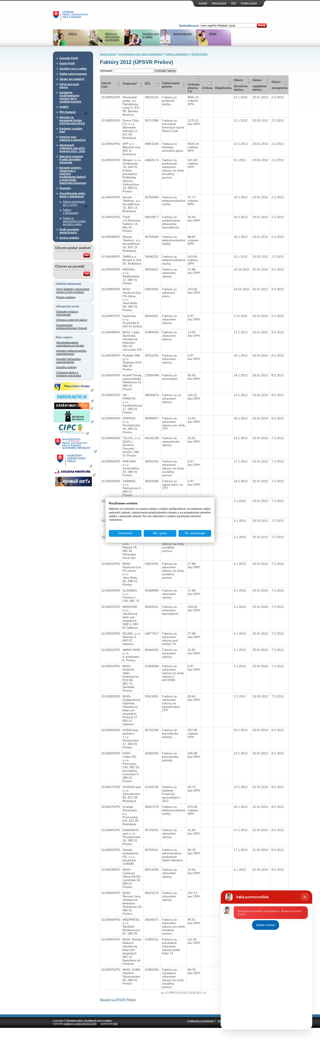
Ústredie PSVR (68, 58)
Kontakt (203, 3)
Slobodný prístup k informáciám (67, 313)
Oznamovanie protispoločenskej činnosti (71, 327)
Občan (73, 33)
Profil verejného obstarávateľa (69, 231)
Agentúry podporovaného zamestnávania (71, 352)
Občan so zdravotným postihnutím (112, 37)
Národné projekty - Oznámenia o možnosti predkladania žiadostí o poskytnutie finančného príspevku (72, 175)
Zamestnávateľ (182, 33)
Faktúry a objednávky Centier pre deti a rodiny (74, 221)
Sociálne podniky (66, 367)
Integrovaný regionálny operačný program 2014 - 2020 (72, 148)
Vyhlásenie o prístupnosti (200, 1021)
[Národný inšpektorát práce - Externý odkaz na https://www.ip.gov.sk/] (73, 465)
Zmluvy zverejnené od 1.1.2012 (74, 203)
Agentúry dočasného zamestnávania (68, 361)
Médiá (213, 33)
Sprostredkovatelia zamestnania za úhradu (70, 344)
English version (249, 3)
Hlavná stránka (108, 54)
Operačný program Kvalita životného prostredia (71, 159)
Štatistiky (65, 188)
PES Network (67, 112)
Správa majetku (69, 237)
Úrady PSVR (67, 63)
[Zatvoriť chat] (305, 897)
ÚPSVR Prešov (199, 54)
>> (204, 992)
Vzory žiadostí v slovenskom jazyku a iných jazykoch (72, 291)
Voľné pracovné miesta (69, 86)
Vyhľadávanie (189, 25)
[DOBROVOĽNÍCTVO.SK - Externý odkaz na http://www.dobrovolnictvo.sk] (74, 400)
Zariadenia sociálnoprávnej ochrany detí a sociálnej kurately (70, 97)
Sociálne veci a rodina (150, 35)
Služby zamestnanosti (73, 73)
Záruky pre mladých (71, 79)
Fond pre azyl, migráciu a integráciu (72, 138)
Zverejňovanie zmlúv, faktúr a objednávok (72, 195)
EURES (64, 106)
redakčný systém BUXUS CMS (79, 1023)
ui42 (115, 1023)
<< (162, 992)
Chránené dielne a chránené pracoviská (68, 374)
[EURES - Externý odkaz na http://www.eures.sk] (73, 390)
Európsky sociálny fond (71, 130)
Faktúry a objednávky (71, 211)
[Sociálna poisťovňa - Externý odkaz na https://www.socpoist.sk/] (74, 474)
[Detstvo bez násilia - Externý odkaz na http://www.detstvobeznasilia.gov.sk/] (74, 421)
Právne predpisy (66, 297)
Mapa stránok (219, 3)
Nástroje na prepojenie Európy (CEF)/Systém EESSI (72, 120)
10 (198, 992)
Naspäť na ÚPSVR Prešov (118, 999)
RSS (233, 3)
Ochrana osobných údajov (71, 320)
